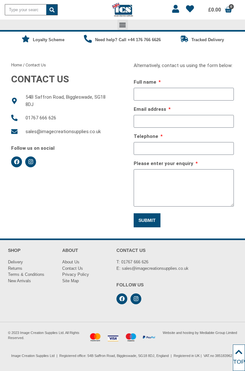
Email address (150, 109)
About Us (70, 262)
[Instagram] (30, 161)
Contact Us (72, 268)
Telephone (147, 136)
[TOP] (239, 352)
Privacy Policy (75, 274)
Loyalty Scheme (48, 39)
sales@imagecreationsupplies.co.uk (155, 268)
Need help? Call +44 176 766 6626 (128, 39)
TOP (239, 362)
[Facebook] (16, 161)
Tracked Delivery (207, 39)
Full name (146, 82)
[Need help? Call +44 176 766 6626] (88, 39)
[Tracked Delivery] (184, 39)
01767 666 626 (134, 262)
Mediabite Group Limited (218, 333)
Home (16, 65)
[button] (122, 24)
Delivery (15, 262)
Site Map (70, 280)
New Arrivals (19, 280)
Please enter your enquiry (164, 163)
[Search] (51, 9)
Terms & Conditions (26, 274)
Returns (15, 268)
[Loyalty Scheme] (26, 39)
